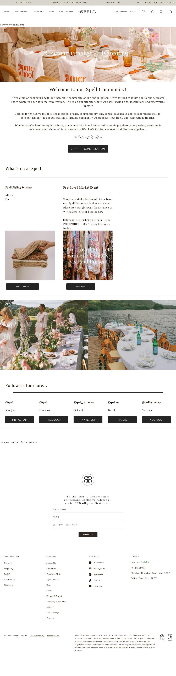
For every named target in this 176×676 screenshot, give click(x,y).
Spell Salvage (52, 612)
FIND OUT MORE (22, 286)
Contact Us (9, 579)
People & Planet (54, 596)
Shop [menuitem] (6, 11)
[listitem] (88, 506)
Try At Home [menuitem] (120, 11)
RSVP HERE (80, 286)
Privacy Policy (37, 635)
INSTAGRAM (20, 419)
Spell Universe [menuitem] (66, 11)
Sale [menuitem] (80, 11)
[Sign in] (152, 12)
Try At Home (52, 579)
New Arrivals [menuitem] (21, 11)
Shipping (8, 568)
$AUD (133, 11)
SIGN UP (88, 534)
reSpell (49, 607)
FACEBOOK (54, 419)
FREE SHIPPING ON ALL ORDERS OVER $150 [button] (68, 3)
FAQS (7, 574)
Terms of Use (53, 635)
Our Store (51, 568)
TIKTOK (122, 419)
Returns (8, 563)
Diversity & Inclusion (56, 601)
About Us (51, 563)
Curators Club (53, 574)
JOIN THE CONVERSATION (88, 148)
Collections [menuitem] (38, 11)
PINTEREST (88, 419)
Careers (50, 618)
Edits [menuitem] (51, 11)
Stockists (8, 585)
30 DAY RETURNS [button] (23, 3)
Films (49, 590)
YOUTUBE (156, 419)
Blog (48, 585)
